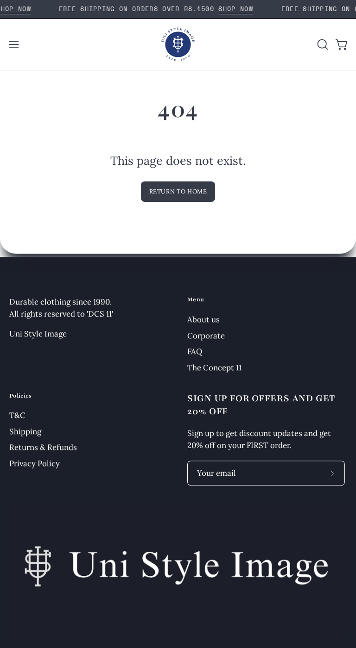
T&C (17, 416)
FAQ (194, 351)
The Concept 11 (214, 367)
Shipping (25, 431)
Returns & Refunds (43, 447)
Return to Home (178, 191)
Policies (20, 395)
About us (203, 319)
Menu (195, 299)
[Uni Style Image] (178, 44)
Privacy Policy (34, 463)
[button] (321, 44)
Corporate (206, 335)
